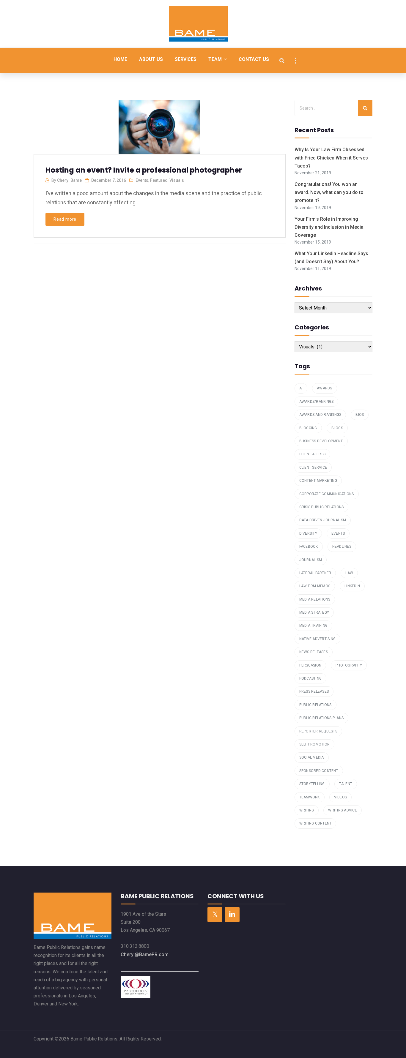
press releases (314, 691)
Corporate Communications (326, 494)
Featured (159, 180)
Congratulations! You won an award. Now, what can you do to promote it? (329, 192)
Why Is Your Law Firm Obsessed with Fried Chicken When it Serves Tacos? (331, 157)
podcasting (310, 678)
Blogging (308, 428)
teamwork (309, 797)
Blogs (337, 428)
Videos (340, 797)
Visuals (176, 180)
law (349, 573)
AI (301, 388)
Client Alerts (312, 454)
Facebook (308, 546)
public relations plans (321, 718)
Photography (349, 665)
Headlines (341, 546)
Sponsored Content (318, 771)
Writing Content (315, 823)
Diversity (308, 533)
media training (313, 625)
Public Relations (315, 705)
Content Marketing (318, 481)
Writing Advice (342, 810)
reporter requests (318, 731)
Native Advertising (317, 639)
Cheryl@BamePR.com (145, 954)
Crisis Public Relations (321, 507)
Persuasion (310, 665)
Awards (324, 388)
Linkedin (352, 586)
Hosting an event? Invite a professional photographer (143, 170)
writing (306, 810)
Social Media (311, 757)
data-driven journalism (322, 520)
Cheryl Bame (69, 180)
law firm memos (315, 586)
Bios (359, 415)
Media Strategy (314, 612)
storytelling (312, 784)
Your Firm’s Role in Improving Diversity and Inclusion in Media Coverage (329, 227)
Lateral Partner (315, 573)
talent (346, 784)
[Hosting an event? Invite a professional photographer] (159, 129)
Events (142, 180)
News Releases (313, 652)
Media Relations (315, 599)
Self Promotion (314, 744)
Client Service (313, 467)
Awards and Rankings (320, 415)
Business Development (321, 441)
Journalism (310, 560)
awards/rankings (316, 401)
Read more (64, 219)
